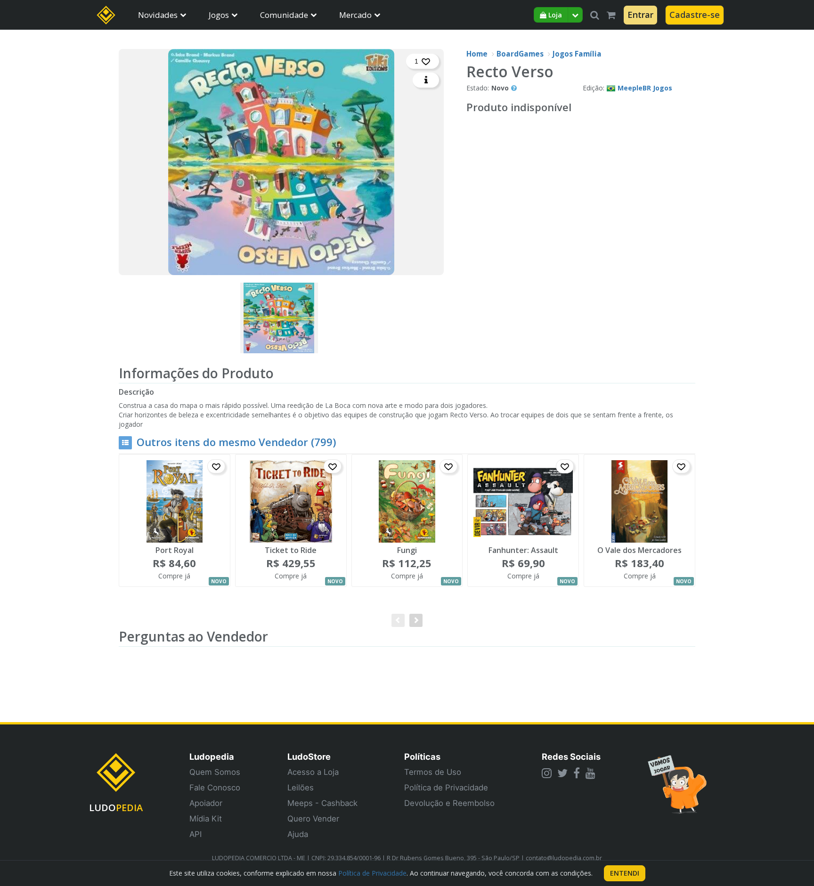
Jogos (219, 14)
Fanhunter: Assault (523, 550)
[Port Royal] (174, 501)
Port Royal (174, 550)
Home (477, 54)
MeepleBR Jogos (645, 87)
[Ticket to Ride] (291, 501)
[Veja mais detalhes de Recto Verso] (426, 80)
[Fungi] (407, 501)
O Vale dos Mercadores (639, 550)
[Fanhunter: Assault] (523, 501)
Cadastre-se (694, 14)
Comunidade (284, 14)
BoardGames (520, 54)
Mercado (355, 14)
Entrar (640, 14)
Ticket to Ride (291, 550)
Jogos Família (577, 54)
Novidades (158, 14)
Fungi (407, 550)
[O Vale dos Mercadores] (639, 501)
